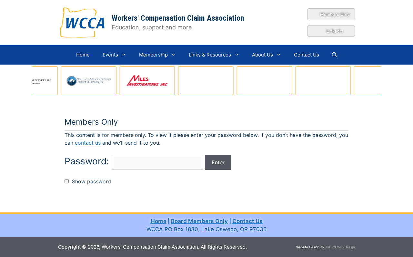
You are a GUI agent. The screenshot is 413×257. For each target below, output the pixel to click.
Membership (153, 55)
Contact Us (306, 55)
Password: (88, 161)
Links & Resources (210, 55)
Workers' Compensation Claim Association (178, 18)
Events (110, 55)
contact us (88, 142)
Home (83, 55)
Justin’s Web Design (340, 247)
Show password (90, 181)
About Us (262, 55)
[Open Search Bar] (334, 55)
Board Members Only (199, 221)
